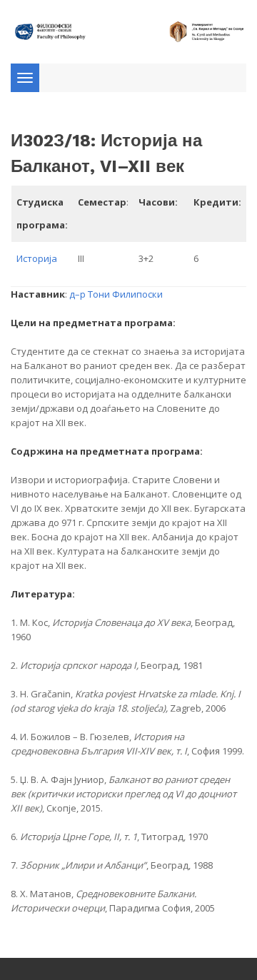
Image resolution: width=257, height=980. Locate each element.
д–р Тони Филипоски (116, 294)
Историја (36, 258)
